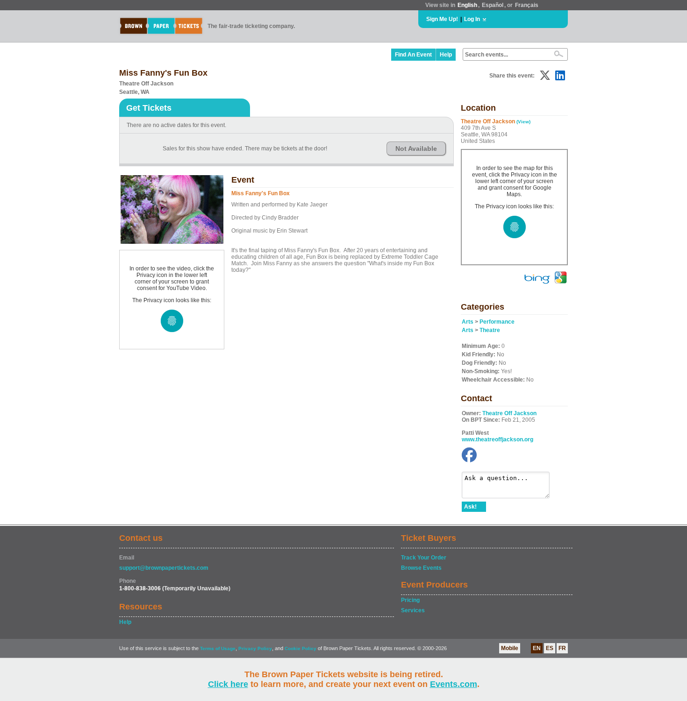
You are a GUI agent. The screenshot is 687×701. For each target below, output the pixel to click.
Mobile (509, 648)
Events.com (453, 684)
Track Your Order (423, 557)
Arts (467, 322)
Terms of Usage (218, 648)
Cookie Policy (300, 648)
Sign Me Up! (442, 19)
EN (537, 648)
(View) (523, 121)
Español (492, 5)
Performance (497, 322)
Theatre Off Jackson (509, 413)
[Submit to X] (545, 75)
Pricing (410, 600)
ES (549, 648)
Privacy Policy (255, 648)
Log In (472, 19)
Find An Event (413, 54)
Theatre (489, 330)
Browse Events (421, 568)
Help (446, 54)
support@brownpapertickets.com (163, 568)
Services (413, 610)
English (467, 5)
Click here (228, 684)
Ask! (470, 506)
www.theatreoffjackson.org (497, 439)
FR (562, 648)
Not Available (416, 148)
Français (526, 5)
